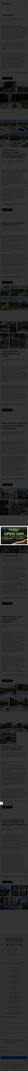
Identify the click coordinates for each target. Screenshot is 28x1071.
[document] (14, 535)
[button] (26, 528)
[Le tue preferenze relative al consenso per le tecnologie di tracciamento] (1, 803)
